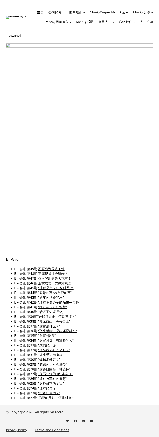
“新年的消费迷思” (51, 297)
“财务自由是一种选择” (54, 369)
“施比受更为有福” (51, 355)
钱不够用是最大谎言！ (54, 278)
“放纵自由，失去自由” (54, 321)
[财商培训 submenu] (84, 12)
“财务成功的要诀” (51, 383)
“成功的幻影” (47, 345)
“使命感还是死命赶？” (54, 350)
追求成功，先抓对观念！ (56, 283)
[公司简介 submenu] (64, 12)
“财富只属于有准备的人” (56, 340)
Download (14, 35)
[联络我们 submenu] (134, 22)
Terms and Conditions (52, 430)
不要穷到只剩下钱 (51, 269)
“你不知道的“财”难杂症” (55, 374)
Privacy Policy (16, 430)
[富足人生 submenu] (113, 22)
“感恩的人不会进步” (52, 364)
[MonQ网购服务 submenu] (71, 22)
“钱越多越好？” (49, 359)
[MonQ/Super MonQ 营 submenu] (127, 12)
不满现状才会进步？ (53, 273)
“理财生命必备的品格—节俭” (59, 302)
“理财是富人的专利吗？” (56, 288)
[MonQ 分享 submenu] (152, 12)
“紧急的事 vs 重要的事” (55, 292)
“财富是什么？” (49, 326)
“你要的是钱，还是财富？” (56, 397)
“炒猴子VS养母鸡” (51, 312)
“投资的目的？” (49, 393)
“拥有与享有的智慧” (52, 307)
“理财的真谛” (47, 388)
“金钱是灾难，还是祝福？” (56, 316)
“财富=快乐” (47, 335)
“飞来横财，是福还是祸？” (57, 331)
